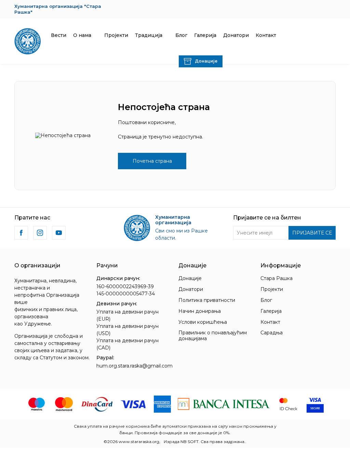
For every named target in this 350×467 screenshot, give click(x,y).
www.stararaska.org (139, 441)
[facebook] (21, 233)
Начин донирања (199, 311)
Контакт (270, 322)
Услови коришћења (202, 322)
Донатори (190, 289)
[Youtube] (59, 233)
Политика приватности (206, 300)
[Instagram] (40, 233)
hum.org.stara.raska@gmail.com (134, 366)
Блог (266, 300)
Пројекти (271, 289)
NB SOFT (189, 441)
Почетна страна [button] (152, 161)
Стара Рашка (276, 278)
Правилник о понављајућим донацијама (212, 336)
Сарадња (271, 333)
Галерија (271, 311)
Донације (190, 278)
